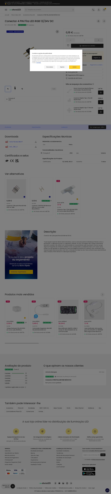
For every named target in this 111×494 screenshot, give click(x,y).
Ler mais (38, 62)
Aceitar (75, 67)
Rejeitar (62, 67)
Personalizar (49, 67)
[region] (56, 60)
